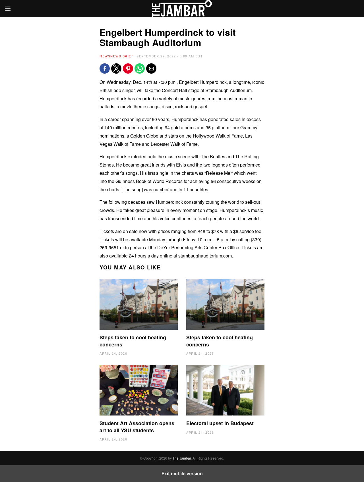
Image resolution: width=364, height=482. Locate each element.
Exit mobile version (182, 473)
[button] (105, 68)
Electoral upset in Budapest (220, 423)
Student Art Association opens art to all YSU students (137, 426)
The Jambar (182, 458)
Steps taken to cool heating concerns (133, 341)
